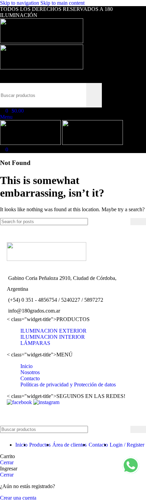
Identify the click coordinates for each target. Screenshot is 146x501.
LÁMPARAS (35, 343)
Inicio (26, 366)
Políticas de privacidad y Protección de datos (68, 384)
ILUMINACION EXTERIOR (53, 331)
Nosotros (30, 372)
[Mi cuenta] (2, 74)
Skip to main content (62, 3)
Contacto (30, 378)
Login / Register (127, 445)
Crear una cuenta (18, 498)
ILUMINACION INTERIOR (52, 337)
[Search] (2, 80)
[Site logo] (41, 41)
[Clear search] (81, 95)
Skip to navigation (20, 3)
